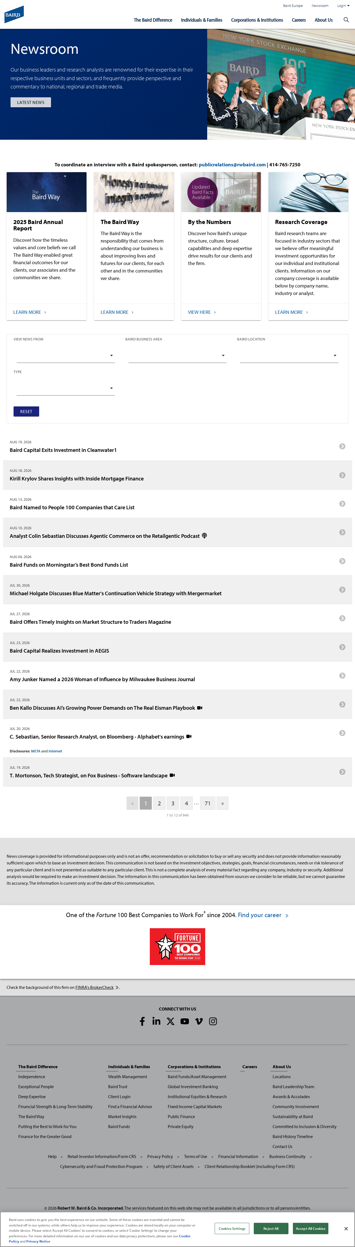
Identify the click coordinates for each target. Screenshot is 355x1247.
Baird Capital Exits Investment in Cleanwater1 (63, 449)
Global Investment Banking (193, 1086)
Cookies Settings (232, 1228)
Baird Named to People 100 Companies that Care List (72, 507)
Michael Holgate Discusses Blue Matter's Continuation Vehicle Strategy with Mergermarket (116, 593)
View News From (28, 339)
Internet (55, 751)
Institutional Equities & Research (197, 1096)
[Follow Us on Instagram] (213, 1021)
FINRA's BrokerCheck (94, 987)
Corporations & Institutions (257, 20)
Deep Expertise (32, 1096)
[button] (346, 20)
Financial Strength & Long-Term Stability (55, 1106)
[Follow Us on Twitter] (170, 1021)
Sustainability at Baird (293, 1116)
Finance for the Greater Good (45, 1136)
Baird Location (251, 339)
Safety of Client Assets (173, 1166)
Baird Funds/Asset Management (197, 1076)
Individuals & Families (201, 20)
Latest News (31, 102)
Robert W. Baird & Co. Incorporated (90, 1208)
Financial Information (238, 1156)
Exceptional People (36, 1086)
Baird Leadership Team (293, 1086)
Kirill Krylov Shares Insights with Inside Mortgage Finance (77, 478)
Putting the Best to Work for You (47, 1126)
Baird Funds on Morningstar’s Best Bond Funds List (69, 564)
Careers (299, 20)
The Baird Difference (153, 20)
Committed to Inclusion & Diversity (305, 1126)
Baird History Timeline (293, 1136)
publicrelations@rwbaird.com (232, 164)
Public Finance (181, 1116)
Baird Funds (119, 1126)
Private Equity (181, 1126)
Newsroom (320, 5)
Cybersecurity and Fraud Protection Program (101, 1166)
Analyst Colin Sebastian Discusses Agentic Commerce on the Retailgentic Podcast (105, 535)
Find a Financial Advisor (130, 1106)
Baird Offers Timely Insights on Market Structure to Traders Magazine (90, 621)
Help (52, 1156)
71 (208, 803)
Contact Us (282, 1146)
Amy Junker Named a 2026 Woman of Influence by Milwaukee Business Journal (102, 679)
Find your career (260, 915)
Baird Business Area (143, 339)
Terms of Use (195, 1156)
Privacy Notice (38, 1241)
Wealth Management (127, 1076)
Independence (31, 1076)
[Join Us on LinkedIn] (156, 1021)
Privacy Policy (160, 1156)
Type (18, 371)
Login (341, 5)
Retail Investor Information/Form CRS (102, 1156)
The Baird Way (31, 1116)
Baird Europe (293, 5)
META (35, 751)
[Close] (346, 1229)
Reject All (270, 1228)
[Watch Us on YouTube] (184, 1021)
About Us (324, 20)
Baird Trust (117, 1086)
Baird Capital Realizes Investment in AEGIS (59, 650)
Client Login (119, 1096)
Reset (26, 411)
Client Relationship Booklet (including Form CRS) (250, 1166)
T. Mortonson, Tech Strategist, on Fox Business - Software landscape (89, 775)
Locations (282, 1076)
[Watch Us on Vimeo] (199, 1021)
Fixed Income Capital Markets (195, 1106)
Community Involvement (296, 1106)
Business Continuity (287, 1156)
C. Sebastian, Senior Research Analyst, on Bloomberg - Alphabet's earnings (97, 736)
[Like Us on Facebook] (142, 1021)
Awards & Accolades (291, 1096)
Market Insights (122, 1116)
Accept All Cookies (310, 1228)
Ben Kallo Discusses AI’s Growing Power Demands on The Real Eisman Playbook (103, 707)
